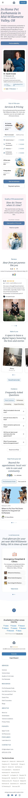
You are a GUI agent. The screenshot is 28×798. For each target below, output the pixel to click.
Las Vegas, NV (5, 775)
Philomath (11, 630)
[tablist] (14, 135)
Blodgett (23, 628)
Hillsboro (6, 628)
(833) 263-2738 (6, 752)
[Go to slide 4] (15, 522)
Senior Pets (5, 697)
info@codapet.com (7, 749)
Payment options (14, 186)
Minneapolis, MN (6, 778)
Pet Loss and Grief (7, 694)
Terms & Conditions (7, 718)
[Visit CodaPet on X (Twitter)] (16, 795)
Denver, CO (11, 767)
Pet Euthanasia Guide (9, 481)
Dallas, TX (4, 767)
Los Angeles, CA (14, 775)
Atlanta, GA (12, 761)
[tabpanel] (14, 147)
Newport (22, 625)
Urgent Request (14, 658)
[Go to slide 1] (11, 522)
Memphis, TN (22, 775)
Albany (19, 630)
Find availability (14, 43)
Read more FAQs (14, 449)
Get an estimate (14, 181)
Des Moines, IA (18, 767)
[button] (14, 300)
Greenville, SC (16, 769)
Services (4, 670)
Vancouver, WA (16, 786)
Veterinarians (5, 715)
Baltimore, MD (20, 761)
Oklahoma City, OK (7, 780)
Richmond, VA (5, 783)
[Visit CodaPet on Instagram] (20, 795)
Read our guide (14, 227)
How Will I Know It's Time (9, 691)
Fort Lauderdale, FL (7, 769)
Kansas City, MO (15, 772)
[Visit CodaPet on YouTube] (12, 795)
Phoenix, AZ (16, 780)
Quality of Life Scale (8, 676)
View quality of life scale (14, 223)
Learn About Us (6, 740)
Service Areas (6, 673)
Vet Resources (6, 734)
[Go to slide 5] (16, 325)
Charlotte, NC (14, 764)
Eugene (14, 625)
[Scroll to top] (14, 610)
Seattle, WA (23, 783)
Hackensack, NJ (6, 772)
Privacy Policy (6, 722)
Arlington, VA (5, 761)
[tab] (9, 135)
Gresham (14, 628)
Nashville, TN (14, 778)
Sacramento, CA (14, 783)
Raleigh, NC (23, 780)
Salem (6, 625)
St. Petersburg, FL (6, 786)
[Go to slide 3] (15, 594)
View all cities (19, 633)
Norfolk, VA (22, 778)
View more (14, 589)
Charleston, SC (6, 764)
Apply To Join (5, 731)
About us (4, 712)
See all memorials (14, 380)
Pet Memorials (6, 679)
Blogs (3, 703)
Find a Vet (23, 2)
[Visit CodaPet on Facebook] (8, 795)
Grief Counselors (7, 700)
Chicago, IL (22, 764)
